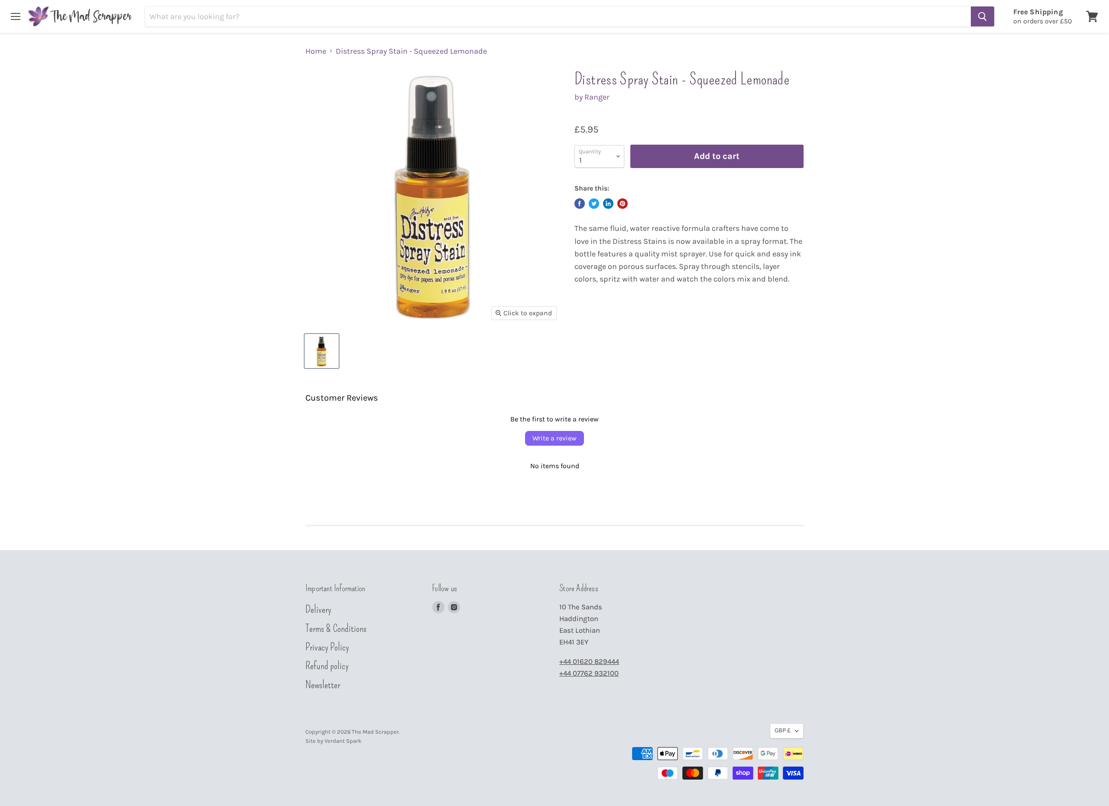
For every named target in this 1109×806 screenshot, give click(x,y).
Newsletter (322, 685)
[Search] (982, 16)
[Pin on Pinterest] (622, 203)
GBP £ (783, 730)
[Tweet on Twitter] (594, 203)
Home (315, 51)
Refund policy (327, 666)
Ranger (597, 97)
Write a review (554, 438)
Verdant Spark (342, 741)
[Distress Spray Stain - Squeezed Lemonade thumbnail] (322, 351)
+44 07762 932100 (589, 673)
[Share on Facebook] (579, 203)
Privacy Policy (327, 647)
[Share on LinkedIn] (608, 203)
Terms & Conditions (335, 628)
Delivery (318, 609)
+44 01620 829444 (589, 661)
